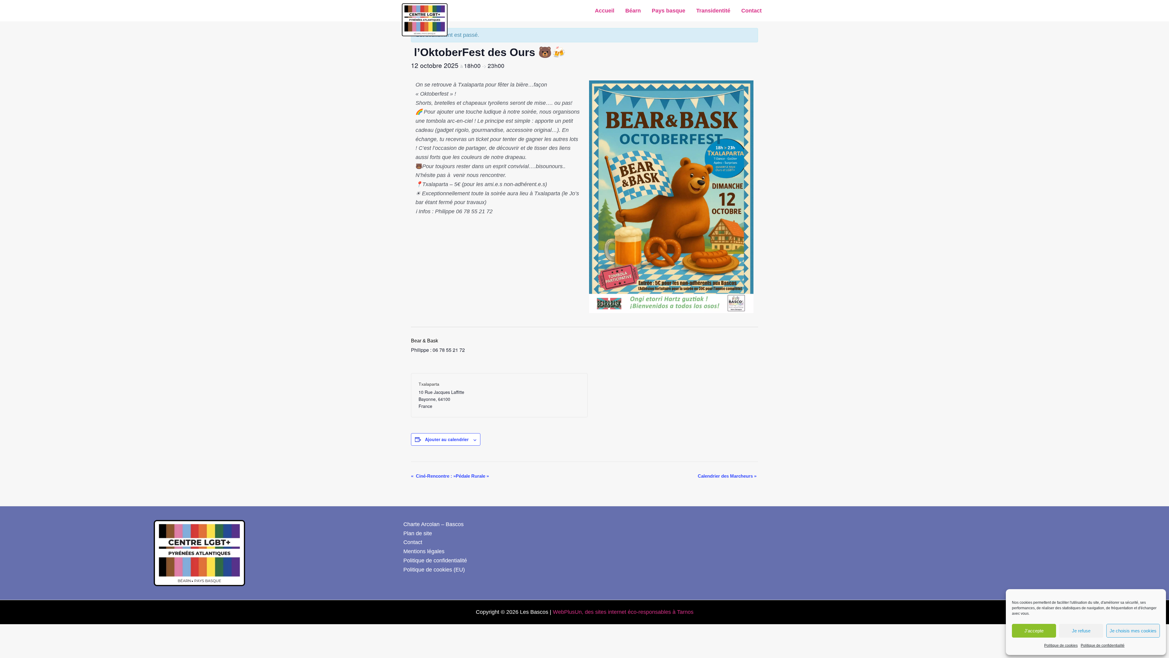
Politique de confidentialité (1103, 645)
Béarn (633, 11)
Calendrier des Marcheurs (727, 476)
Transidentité (713, 11)
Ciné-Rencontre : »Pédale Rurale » (450, 476)
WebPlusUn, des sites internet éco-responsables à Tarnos (623, 612)
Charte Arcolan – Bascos (433, 524)
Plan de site (417, 533)
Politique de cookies (1061, 645)
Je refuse (1081, 630)
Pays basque (668, 11)
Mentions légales (423, 551)
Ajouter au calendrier (447, 439)
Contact (751, 11)
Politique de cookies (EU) (434, 570)
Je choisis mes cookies (1133, 630)
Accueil (604, 11)
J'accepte (1034, 630)
